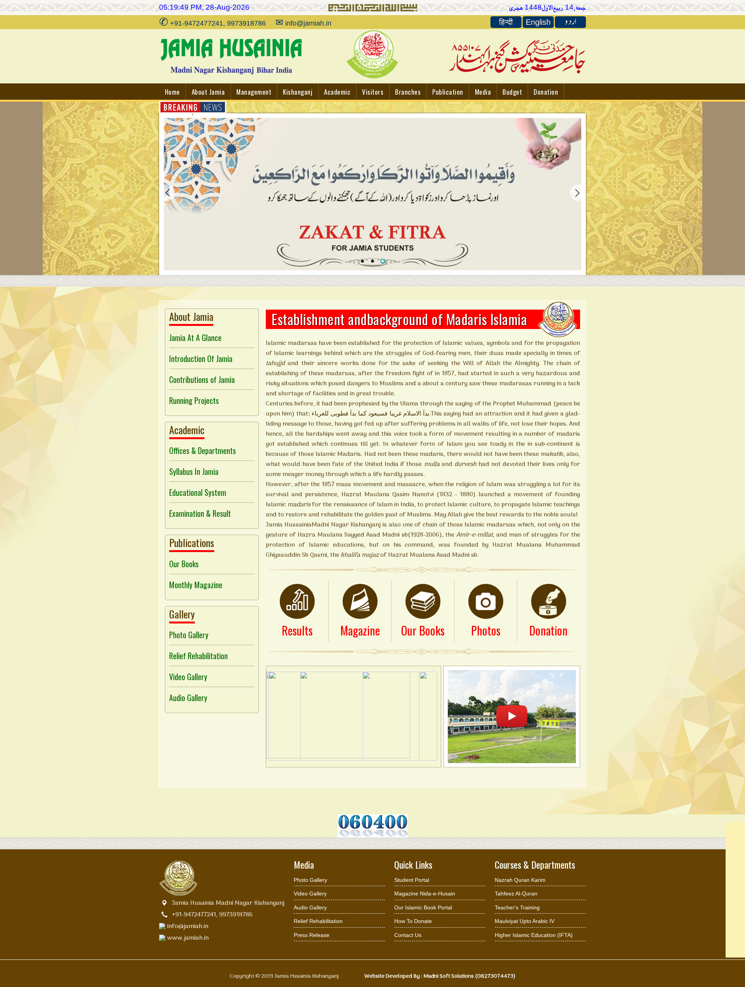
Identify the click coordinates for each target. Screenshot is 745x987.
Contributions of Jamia (202, 379)
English (538, 22)
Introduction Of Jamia (200, 358)
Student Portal (411, 880)
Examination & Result (200, 513)
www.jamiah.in (188, 938)
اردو (570, 22)
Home (172, 92)
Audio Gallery (188, 697)
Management (253, 92)
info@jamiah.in (187, 926)
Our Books (184, 564)
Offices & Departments (202, 450)
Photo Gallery (188, 635)
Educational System (197, 492)
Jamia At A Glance (195, 337)
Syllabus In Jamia (193, 471)
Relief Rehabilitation (198, 655)
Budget (512, 92)
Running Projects (194, 400)
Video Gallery (188, 676)
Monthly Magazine (195, 584)
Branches (408, 92)
